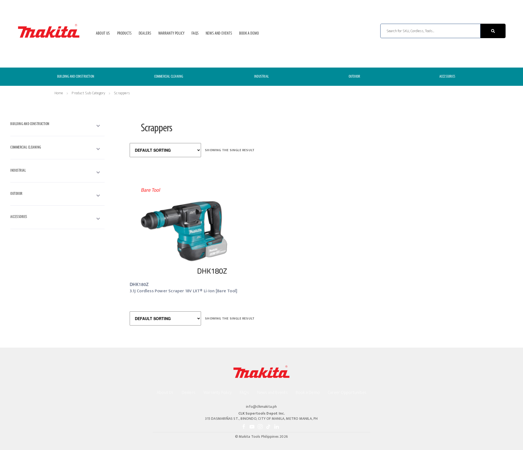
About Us (103, 33)
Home (58, 93)
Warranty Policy (171, 33)
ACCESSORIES (447, 77)
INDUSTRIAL (261, 77)
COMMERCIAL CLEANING (168, 77)
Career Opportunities (347, 392)
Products (124, 33)
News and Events (219, 33)
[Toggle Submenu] (57, 125)
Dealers (145, 33)
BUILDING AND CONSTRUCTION (75, 77)
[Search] (493, 31)
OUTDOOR (354, 77)
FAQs (195, 33)
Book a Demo (249, 33)
